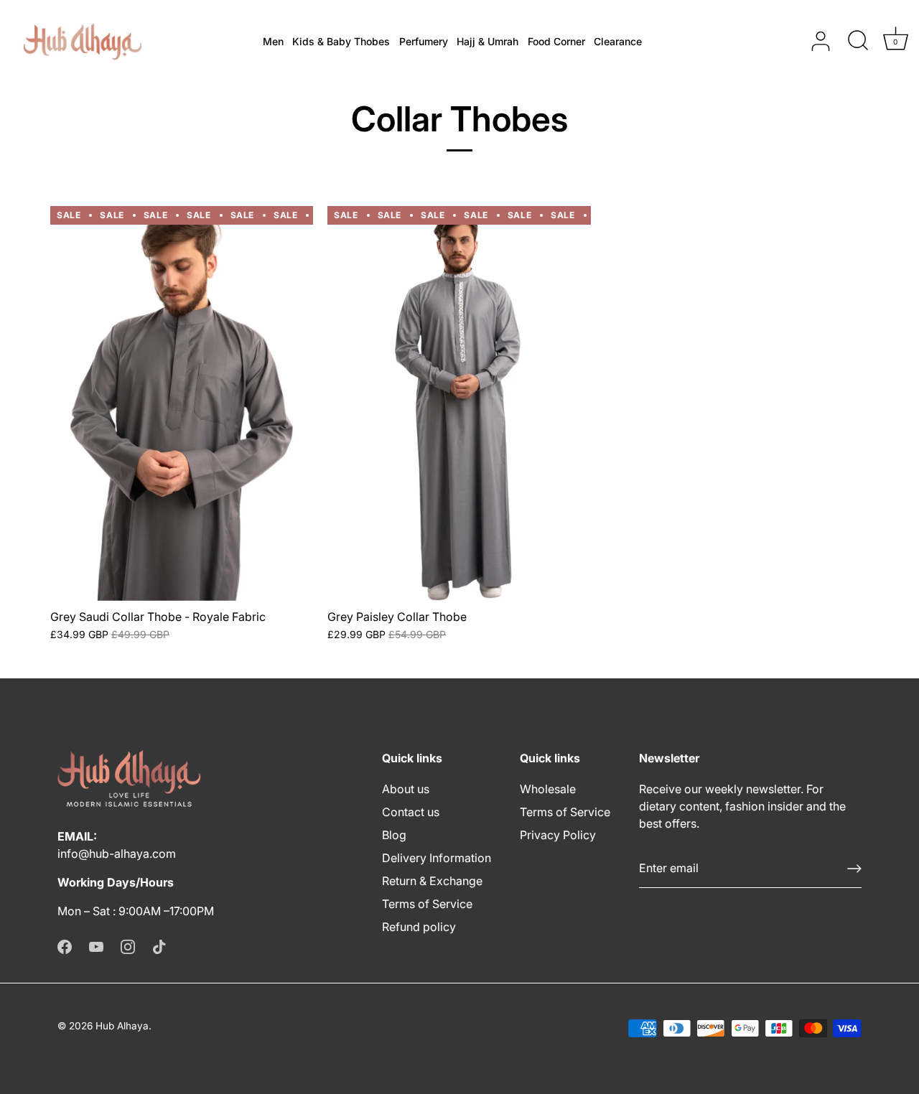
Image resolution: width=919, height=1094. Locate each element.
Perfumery (423, 41)
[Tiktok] (159, 945)
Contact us (410, 812)
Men (273, 41)
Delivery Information (436, 858)
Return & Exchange (432, 881)
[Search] (858, 41)
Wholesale (548, 789)
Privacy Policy (558, 835)
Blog (394, 835)
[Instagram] (128, 945)
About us (405, 789)
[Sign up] (854, 868)
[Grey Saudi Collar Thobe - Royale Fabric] (181, 403)
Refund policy (419, 927)
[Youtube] (96, 945)
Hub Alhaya (122, 1026)
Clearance (618, 41)
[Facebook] (64, 945)
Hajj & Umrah (487, 41)
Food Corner (556, 41)
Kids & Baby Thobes (341, 41)
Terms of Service (427, 904)
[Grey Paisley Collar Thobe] (458, 403)
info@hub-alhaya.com (116, 853)
